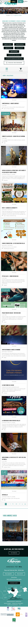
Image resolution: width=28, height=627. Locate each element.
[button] (23, 1)
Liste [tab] (7, 70)
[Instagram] (16, 567)
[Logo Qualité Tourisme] (13, 609)
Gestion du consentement (12, 604)
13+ (13, 504)
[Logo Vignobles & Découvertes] (14, 620)
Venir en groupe (11, 601)
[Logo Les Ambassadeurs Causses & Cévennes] (26, 614)
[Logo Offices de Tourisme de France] (8, 609)
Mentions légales (7, 603)
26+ (16, 504)
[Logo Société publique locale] (7, 614)
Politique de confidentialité (17, 603)
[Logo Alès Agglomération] (19, 608)
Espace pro (18, 601)
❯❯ (25, 504)
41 (19, 504)
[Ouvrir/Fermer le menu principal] (1, 3)
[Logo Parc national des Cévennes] (19, 614)
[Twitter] (18, 567)
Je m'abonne (14, 552)
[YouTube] (19, 567)
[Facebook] (15, 567)
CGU (20, 604)
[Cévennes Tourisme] (11, 3)
